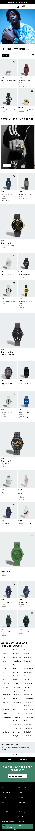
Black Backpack (4, 672)
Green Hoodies (17, 657)
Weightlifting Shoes (28, 695)
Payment (20, 797)
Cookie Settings (6, 812)
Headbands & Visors (17, 672)
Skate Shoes (28, 657)
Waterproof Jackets (27, 691)
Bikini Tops (5, 665)
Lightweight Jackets (16, 691)
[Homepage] (17, 7)
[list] (14, 55)
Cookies (4, 816)
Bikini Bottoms (4, 661)
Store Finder (21, 802)
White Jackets (28, 698)
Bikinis (3, 668)
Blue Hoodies (5, 683)
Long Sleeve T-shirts (17, 695)
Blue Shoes (5, 687)
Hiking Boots (17, 676)
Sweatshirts (28, 672)
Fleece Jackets (6, 717)
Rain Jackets (17, 724)
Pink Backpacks (16, 710)
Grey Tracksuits (16, 669)
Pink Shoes (16, 717)
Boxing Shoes (5, 695)
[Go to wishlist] (7, 7)
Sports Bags (17, 702)
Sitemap (20, 792)
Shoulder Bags (27, 654)
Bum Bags (4, 702)
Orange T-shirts (16, 699)
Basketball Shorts (4, 658)
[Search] (27, 7)
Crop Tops (4, 713)
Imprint (4, 797)
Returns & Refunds (23, 787)
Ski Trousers (28, 665)
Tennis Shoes (28, 683)
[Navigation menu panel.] (3, 7)
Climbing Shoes (4, 706)
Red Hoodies (17, 728)
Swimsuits (27, 676)
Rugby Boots (17, 736)
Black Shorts (5, 676)
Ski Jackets (27, 661)
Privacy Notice (22, 816)
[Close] (4, 826)
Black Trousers (4, 680)
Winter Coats (5, 709)
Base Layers (5, 650)
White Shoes (28, 702)
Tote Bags (27, 687)
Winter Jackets (26, 721)
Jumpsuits (16, 687)
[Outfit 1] (17, 147)
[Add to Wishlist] (14, 62)
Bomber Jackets (4, 691)
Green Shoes (17, 661)
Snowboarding (28, 668)
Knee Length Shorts (28, 650)
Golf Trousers (5, 736)
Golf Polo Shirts (4, 729)
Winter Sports (28, 724)
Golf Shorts (5, 732)
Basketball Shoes (4, 654)
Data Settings (21, 812)
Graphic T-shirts (16, 654)
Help (3, 802)
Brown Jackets (3, 699)
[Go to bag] (32, 7)
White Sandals (28, 709)
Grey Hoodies (17, 665)
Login (9, 759)
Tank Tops (27, 680)
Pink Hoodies (17, 713)
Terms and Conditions (8, 821)
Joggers (15, 683)
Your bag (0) (23, 759)
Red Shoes (16, 732)
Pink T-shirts (17, 721)
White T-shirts (28, 713)
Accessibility (21, 821)
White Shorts (28, 706)
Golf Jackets (5, 724)
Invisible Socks (15, 680)
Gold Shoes (5, 721)
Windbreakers (28, 717)
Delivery (4, 787)
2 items (6, 165)
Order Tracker (6, 792)
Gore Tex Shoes (15, 650)
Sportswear (16, 706)
